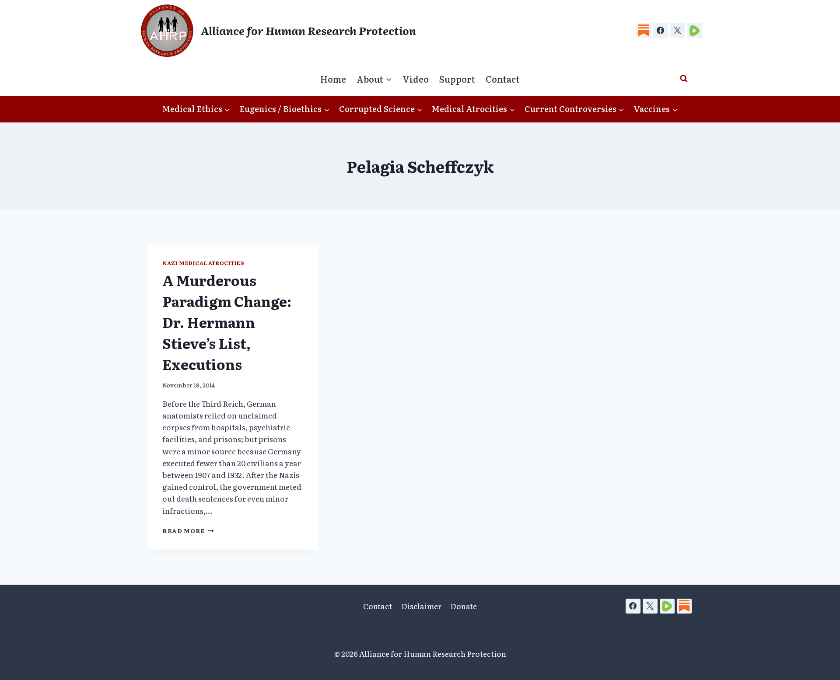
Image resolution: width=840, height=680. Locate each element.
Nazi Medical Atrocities (203, 263)
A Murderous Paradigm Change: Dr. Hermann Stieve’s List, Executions (226, 321)
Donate (463, 605)
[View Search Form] (684, 79)
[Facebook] (660, 30)
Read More (188, 530)
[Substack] (643, 30)
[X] (677, 30)
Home (333, 78)
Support (457, 78)
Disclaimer (421, 605)
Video (415, 78)
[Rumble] (694, 30)
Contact (503, 78)
